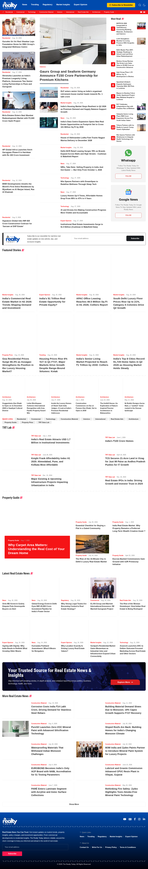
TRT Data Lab (44, 422)
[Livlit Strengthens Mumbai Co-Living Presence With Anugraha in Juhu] (141, 41)
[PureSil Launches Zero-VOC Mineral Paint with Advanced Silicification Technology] (15, 729)
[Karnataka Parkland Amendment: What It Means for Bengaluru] (45, 630)
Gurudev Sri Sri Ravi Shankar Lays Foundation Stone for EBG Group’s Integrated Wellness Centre (18, 44)
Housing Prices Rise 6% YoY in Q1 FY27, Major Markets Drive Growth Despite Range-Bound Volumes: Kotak (53, 365)
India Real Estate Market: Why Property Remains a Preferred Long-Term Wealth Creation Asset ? (129, 528)
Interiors (59, 12)
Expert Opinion (66, 221)
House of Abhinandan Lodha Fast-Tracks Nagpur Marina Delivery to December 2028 (83, 139)
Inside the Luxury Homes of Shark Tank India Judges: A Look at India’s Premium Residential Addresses (61, 408)
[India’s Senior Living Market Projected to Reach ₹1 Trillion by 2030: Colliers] (92, 333)
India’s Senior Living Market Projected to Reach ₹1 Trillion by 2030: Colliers (92, 361)
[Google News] (144, 12)
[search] (140, 5)
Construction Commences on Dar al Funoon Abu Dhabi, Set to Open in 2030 (86, 407)
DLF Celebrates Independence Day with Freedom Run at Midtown (125, 106)
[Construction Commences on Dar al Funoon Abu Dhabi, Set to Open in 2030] (86, 386)
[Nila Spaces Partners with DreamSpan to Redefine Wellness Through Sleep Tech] (49, 181)
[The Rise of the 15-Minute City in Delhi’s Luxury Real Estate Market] (92, 544)
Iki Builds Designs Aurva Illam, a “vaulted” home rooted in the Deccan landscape (134, 407)
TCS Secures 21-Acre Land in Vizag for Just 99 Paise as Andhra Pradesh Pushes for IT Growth (125, 461)
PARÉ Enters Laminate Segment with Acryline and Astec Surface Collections (48, 791)
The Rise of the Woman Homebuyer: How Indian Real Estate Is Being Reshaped (132, 606)
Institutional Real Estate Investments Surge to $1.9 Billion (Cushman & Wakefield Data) (82, 225)
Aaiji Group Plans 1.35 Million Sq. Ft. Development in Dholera (125, 74)
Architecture (96, 12)
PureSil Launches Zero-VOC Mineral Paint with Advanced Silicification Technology (51, 730)
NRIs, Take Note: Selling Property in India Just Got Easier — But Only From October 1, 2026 (82, 168)
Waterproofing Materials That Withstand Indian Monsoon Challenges (47, 750)
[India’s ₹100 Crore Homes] (89, 439)
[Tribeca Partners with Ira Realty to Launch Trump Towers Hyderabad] (141, 127)
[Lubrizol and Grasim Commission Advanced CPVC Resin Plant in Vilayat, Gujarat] (89, 770)
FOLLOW (128, 176)
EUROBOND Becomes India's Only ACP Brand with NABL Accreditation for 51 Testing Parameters (51, 771)
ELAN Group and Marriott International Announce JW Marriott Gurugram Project (102, 606)
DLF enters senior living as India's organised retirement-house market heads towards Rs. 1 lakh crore (82, 94)
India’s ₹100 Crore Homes (119, 441)
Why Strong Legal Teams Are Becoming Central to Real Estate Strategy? (73, 606)
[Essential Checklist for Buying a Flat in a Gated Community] (92, 510)
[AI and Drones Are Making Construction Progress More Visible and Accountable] (49, 209)
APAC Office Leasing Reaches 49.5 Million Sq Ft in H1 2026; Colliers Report (92, 301)
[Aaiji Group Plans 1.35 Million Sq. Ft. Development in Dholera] (141, 74)
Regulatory (65, 600)
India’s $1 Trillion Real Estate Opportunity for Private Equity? (52, 301)
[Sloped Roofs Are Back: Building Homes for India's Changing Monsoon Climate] (89, 729)
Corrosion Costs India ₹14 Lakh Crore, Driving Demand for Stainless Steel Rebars (51, 709)
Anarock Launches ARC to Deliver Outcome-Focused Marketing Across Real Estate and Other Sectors (133, 650)
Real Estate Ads (83, 12)
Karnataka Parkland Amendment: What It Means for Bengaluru (44, 648)
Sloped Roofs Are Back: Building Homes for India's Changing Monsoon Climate (123, 730)
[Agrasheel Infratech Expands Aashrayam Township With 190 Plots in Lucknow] (141, 84)
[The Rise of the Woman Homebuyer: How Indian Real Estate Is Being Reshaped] (133, 588)
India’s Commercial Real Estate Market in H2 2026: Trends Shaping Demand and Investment (17, 303)
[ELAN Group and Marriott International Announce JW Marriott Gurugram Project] (103, 588)
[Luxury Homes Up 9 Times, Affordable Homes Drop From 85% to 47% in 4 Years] (49, 195)
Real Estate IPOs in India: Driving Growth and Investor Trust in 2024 (124, 482)
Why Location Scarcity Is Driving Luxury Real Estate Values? (73, 648)
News (62, 118)
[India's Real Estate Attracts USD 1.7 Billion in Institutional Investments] (15, 439)
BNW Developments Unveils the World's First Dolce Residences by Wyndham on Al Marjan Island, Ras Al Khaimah (18, 188)
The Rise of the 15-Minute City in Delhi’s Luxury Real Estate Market (91, 560)
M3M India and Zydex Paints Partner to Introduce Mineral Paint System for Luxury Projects (125, 750)
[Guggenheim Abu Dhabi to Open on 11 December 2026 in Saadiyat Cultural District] (12, 386)
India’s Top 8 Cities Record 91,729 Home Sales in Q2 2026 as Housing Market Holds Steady (129, 363)
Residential (9, 12)
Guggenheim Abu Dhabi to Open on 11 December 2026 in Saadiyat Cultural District (12, 407)
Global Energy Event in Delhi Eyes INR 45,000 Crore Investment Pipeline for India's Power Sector (44, 607)
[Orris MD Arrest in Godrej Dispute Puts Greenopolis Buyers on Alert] (15, 588)
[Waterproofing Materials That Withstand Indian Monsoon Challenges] (15, 749)
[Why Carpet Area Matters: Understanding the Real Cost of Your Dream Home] (37, 531)
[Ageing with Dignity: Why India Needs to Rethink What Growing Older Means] (15, 630)
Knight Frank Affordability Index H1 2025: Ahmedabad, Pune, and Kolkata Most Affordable (50, 461)
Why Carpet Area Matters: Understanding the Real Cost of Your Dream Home (36, 549)
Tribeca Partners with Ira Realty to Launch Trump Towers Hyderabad (125, 127)
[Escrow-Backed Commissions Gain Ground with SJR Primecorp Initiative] (129, 544)
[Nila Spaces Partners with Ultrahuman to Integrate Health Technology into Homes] (141, 137)
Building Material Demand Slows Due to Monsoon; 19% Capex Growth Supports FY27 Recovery (123, 709)
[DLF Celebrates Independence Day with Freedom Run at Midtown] (141, 106)
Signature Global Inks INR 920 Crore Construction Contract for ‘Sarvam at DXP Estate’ (17, 223)
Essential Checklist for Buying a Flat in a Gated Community (90, 526)
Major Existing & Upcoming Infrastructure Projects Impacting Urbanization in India (49, 482)
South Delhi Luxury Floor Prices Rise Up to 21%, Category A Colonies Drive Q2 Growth (128, 303)
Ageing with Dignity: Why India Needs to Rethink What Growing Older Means (14, 648)
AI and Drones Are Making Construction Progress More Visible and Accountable (83, 211)
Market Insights (66, 103)
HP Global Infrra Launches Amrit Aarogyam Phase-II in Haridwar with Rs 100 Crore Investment (17, 152)
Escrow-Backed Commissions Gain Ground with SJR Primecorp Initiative (129, 562)
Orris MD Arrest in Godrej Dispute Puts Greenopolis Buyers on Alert (13, 606)
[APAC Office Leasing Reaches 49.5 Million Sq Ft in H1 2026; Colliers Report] (92, 273)
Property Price (7, 355)
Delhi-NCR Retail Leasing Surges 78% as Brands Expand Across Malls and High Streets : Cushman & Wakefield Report (83, 154)
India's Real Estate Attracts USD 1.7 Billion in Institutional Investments (50, 441)
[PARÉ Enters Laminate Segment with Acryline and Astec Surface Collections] (15, 790)
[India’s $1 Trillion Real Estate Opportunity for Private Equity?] (55, 273)
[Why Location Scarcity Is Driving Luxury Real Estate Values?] (74, 630)
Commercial (20, 12)
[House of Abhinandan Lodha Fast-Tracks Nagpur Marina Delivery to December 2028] (49, 137)
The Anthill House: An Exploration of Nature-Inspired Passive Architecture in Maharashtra (109, 408)
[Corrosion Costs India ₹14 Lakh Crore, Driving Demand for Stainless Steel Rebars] (15, 708)
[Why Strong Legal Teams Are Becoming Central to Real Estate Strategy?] (74, 588)
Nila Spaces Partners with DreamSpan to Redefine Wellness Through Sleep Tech (79, 182)
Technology (32, 12)
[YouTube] (141, 12)
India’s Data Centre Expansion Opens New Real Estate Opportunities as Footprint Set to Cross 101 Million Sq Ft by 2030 (82, 124)
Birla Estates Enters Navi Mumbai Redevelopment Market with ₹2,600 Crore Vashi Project (18, 118)
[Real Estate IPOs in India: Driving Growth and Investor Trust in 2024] (89, 480)
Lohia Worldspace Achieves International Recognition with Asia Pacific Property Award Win (36, 408)
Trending (42, 355)
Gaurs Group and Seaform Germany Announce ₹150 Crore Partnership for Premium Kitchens (69, 75)
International (70, 12)
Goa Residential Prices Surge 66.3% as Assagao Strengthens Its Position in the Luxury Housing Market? (18, 365)
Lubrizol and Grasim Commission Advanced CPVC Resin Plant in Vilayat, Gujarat (123, 771)
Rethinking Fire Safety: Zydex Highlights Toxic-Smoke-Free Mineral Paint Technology (121, 791)
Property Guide (109, 12)
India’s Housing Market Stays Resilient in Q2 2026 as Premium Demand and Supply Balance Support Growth (83, 109)
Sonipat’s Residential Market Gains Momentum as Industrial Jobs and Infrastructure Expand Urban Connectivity (103, 651)
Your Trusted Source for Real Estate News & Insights (49, 673)
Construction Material (46, 12)
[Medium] (134, 819)
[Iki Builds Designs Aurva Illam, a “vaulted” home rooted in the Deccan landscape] (135, 386)
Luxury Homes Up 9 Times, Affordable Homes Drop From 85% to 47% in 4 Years (81, 197)
